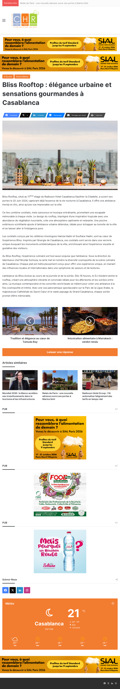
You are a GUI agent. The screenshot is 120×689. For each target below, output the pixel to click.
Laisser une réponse (60, 352)
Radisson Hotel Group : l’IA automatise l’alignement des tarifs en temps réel (97, 396)
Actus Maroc (22, 76)
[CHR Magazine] (25, 20)
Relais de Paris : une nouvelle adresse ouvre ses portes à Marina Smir (57, 396)
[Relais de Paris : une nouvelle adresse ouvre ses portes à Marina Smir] (60, 380)
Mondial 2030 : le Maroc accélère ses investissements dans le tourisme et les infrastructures (20, 396)
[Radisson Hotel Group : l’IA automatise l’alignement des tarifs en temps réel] (100, 380)
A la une (8, 76)
